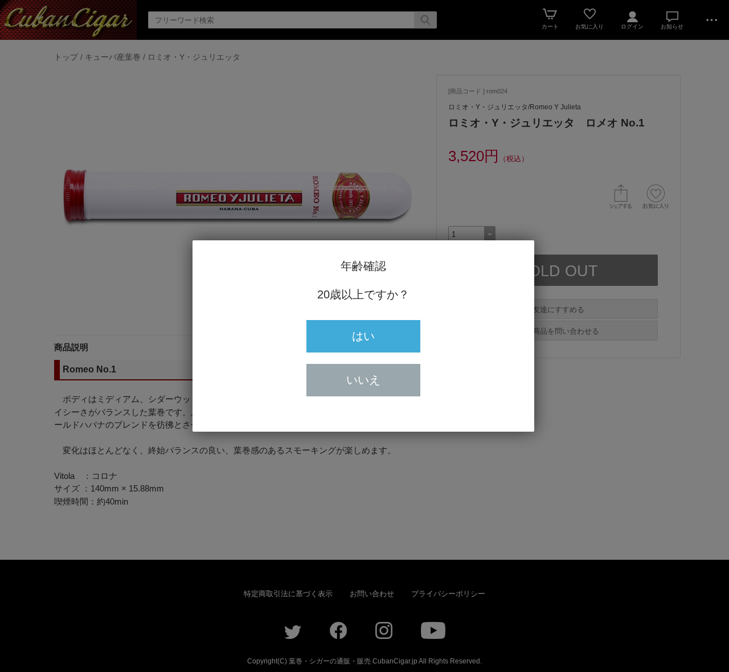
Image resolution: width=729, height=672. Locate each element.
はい (363, 336)
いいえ (363, 380)
